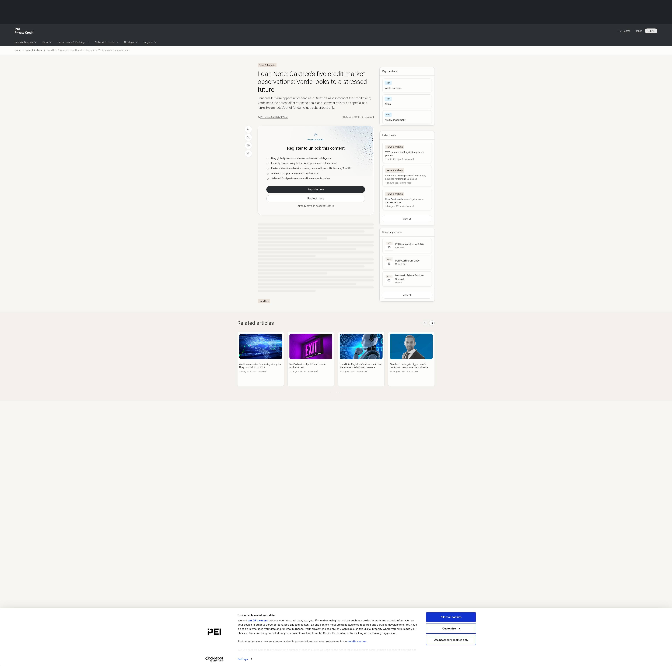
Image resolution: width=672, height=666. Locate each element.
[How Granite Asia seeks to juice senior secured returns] (407, 199)
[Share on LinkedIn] (248, 129)
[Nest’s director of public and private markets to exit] (311, 359)
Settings (243, 659)
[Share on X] (248, 137)
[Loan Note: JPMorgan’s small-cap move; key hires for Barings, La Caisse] (407, 175)
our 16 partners (258, 620)
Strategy (129, 42)
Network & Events (104, 42)
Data (45, 42)
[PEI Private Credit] (24, 31)
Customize (449, 628)
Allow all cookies (450, 616)
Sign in (638, 31)
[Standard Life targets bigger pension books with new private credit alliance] (411, 359)
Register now (316, 189)
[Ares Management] (407, 117)
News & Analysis (24, 42)
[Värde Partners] (407, 85)
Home (17, 50)
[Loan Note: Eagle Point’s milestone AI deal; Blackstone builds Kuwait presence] (361, 359)
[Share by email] (248, 145)
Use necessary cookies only (451, 639)
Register (651, 31)
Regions (148, 42)
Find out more (315, 198)
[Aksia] (407, 101)
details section (357, 641)
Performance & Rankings (71, 42)
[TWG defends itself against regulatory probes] (407, 152)
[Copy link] (248, 153)
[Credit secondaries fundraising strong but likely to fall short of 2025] (260, 359)
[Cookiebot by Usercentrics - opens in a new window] (214, 659)
